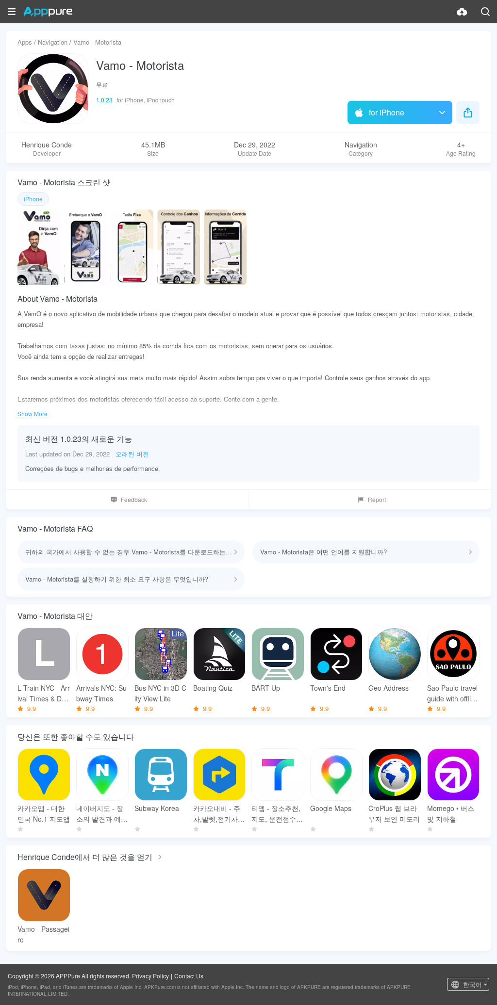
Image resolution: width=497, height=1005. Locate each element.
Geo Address (388, 688)
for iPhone (386, 112)
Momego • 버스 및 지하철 (450, 813)
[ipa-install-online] (462, 11)
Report (377, 499)
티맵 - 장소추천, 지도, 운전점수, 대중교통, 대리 (275, 813)
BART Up (265, 688)
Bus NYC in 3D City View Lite (160, 693)
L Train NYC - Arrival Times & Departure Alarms (43, 693)
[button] (11, 11)
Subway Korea (156, 808)
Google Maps (330, 808)
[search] (485, 11)
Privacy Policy (150, 976)
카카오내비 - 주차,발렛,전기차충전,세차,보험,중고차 (219, 813)
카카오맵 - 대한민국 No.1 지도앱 (43, 813)
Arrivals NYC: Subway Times (101, 693)
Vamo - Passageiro (43, 934)
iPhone (33, 199)
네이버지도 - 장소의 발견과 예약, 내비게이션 (99, 813)
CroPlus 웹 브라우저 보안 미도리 (394, 813)
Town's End (328, 688)
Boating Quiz (212, 688)
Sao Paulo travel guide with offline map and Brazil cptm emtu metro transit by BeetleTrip (453, 693)
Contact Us (188, 976)
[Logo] (47, 11)
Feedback (134, 499)
